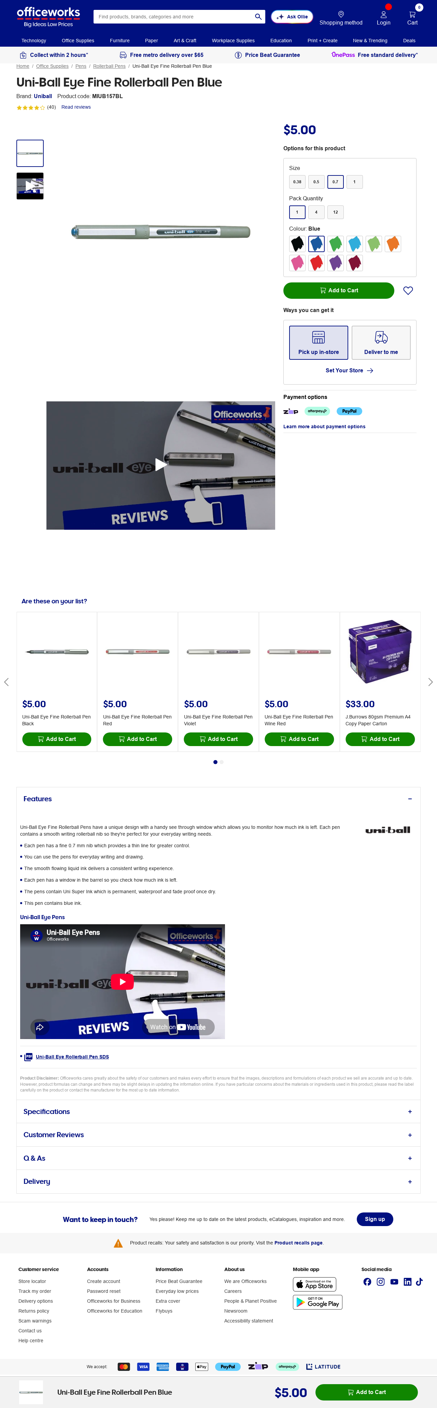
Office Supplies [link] (78, 40)
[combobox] (179, 17)
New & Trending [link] (370, 40)
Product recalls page (298, 1242)
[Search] (258, 17)
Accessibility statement (248, 1321)
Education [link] (281, 40)
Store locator (32, 1281)
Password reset (104, 1291)
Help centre (30, 1340)
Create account (103, 1281)
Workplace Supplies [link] (233, 40)
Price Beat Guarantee (179, 1281)
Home (22, 66)
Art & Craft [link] (185, 40)
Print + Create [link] (323, 40)
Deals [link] (409, 40)
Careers (233, 1291)
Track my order (34, 1291)
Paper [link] (151, 40)
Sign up (375, 1219)
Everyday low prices (177, 1291)
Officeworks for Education (114, 1311)
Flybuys (164, 1311)
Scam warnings (35, 1321)
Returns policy (33, 1311)
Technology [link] (34, 40)
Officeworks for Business (113, 1301)
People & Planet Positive (250, 1301)
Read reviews (76, 107)
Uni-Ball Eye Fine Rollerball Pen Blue (172, 66)
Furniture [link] (120, 40)
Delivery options (35, 1301)
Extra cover (168, 1301)
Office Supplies (52, 66)
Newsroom (236, 1311)
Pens (80, 66)
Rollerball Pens (109, 66)
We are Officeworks (245, 1281)
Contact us (30, 1330)
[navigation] (34, 40)
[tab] (218, 799)
